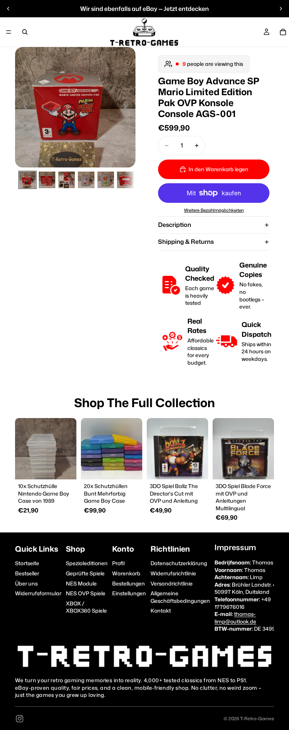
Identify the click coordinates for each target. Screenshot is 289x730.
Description (174, 225)
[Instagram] (19, 718)
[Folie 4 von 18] (86, 180)
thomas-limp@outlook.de (235, 617)
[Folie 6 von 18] (125, 180)
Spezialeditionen (87, 563)
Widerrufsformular (38, 593)
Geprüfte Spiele (85, 573)
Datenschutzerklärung (179, 563)
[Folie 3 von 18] (66, 180)
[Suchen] (25, 32)
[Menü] (8, 32)
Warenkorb (126, 573)
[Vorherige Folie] (8, 8)
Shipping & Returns (186, 241)
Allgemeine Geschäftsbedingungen (180, 597)
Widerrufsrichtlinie (173, 573)
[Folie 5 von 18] (105, 180)
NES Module (81, 583)
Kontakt (161, 610)
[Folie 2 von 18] (47, 180)
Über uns (26, 583)
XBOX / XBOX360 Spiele (86, 607)
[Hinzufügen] (64, 467)
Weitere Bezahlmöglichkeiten (214, 210)
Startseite (27, 563)
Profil (118, 563)
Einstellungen (129, 593)
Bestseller (27, 573)
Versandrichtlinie (172, 583)
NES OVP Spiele (85, 593)
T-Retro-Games (257, 718)
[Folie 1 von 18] (27, 180)
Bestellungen (128, 583)
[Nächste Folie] (280, 8)
